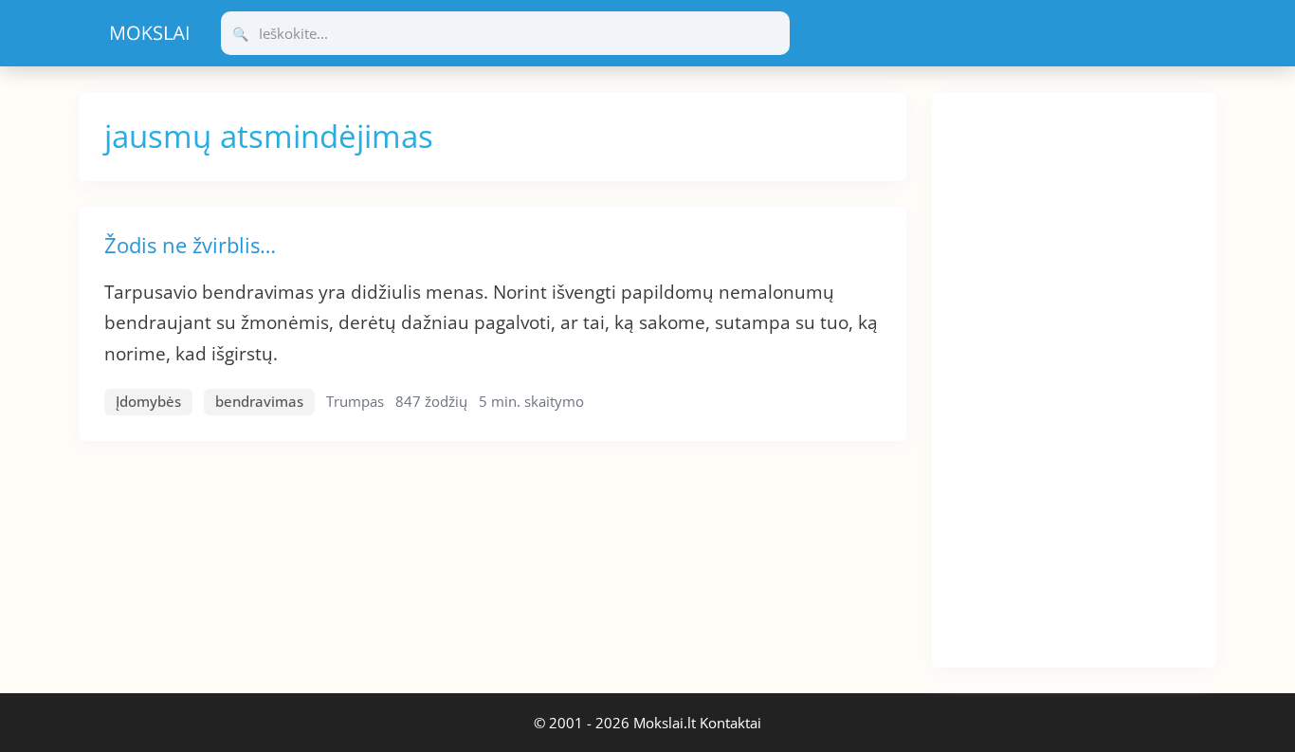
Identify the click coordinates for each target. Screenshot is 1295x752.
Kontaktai (730, 722)
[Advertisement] (1074, 376)
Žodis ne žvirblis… (190, 244)
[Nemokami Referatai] (150, 33)
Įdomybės (148, 401)
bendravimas (259, 401)
